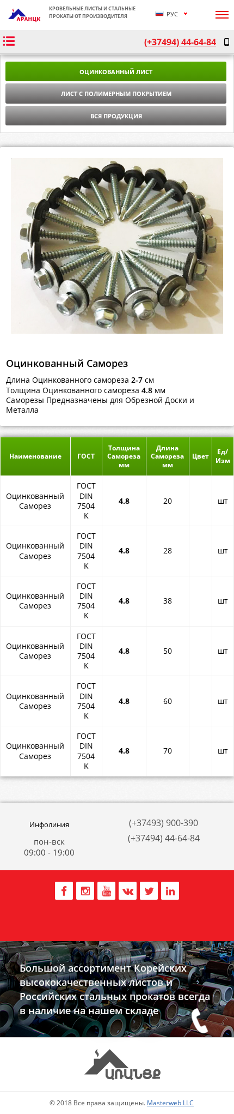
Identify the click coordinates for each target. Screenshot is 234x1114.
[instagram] (85, 889)
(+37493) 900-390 (163, 823)
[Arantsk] (24, 20)
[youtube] (106, 889)
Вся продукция (116, 116)
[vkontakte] (128, 889)
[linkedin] (170, 889)
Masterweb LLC (170, 1102)
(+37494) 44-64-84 (180, 42)
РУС (171, 14)
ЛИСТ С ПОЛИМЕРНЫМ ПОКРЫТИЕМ (116, 93)
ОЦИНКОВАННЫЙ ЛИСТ (115, 72)
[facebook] (64, 889)
